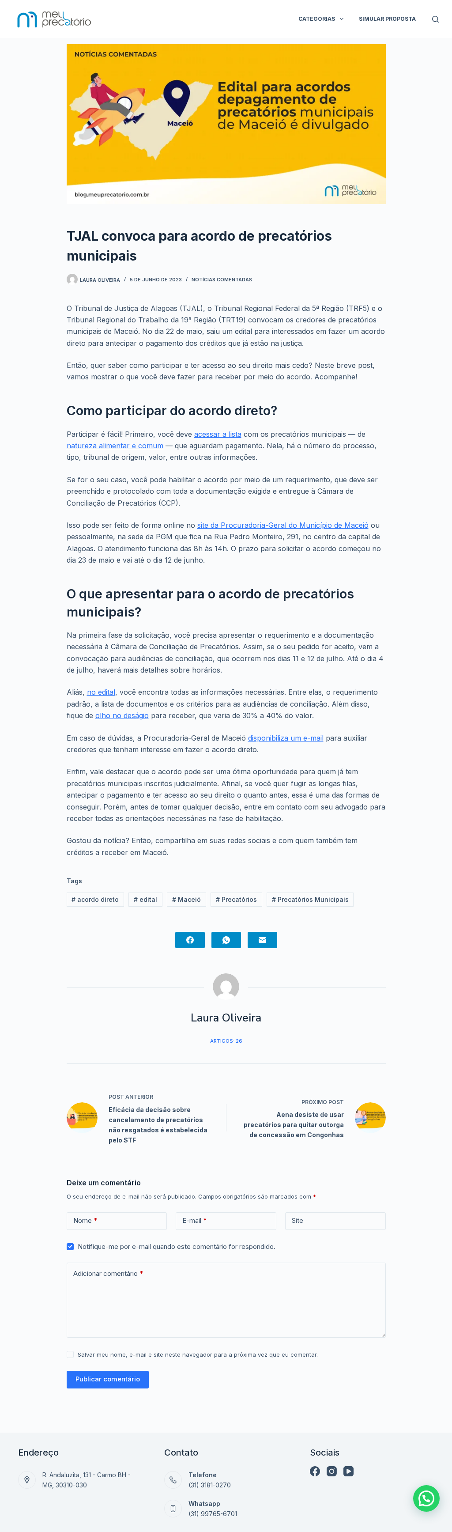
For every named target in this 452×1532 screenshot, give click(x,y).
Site (297, 1220)
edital (145, 899)
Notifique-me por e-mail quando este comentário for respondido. (176, 1246)
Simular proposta (387, 18)
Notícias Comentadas (222, 279)
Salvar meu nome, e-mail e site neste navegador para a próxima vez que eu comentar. (198, 1354)
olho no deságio (122, 715)
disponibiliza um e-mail (286, 738)
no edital (101, 692)
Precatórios (236, 899)
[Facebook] (190, 940)
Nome (85, 1220)
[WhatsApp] (226, 940)
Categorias (316, 18)
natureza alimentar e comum (115, 445)
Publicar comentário (107, 1379)
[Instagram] (332, 1471)
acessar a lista (217, 434)
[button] (426, 1498)
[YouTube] (348, 1471)
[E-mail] (262, 940)
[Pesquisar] (435, 19)
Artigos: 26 (226, 1041)
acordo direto (95, 899)
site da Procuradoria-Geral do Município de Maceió (283, 525)
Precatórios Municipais (310, 899)
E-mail (194, 1220)
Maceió (186, 899)
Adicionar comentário (108, 1273)
